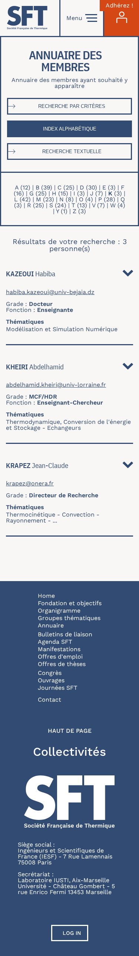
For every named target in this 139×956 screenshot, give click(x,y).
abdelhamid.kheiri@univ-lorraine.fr (56, 385)
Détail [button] (128, 275)
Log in (72, 933)
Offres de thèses (62, 663)
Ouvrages (51, 680)
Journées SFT (57, 687)
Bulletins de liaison (65, 634)
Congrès (50, 672)
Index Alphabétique (69, 129)
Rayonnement (26, 520)
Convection (78, 514)
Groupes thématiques (69, 618)
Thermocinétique (30, 514)
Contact (49, 699)
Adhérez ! (119, 6)
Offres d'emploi (60, 656)
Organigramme (59, 610)
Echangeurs (64, 427)
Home (46, 595)
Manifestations (59, 649)
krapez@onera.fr (30, 484)
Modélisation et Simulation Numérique (62, 329)
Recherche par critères (71, 106)
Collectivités (69, 752)
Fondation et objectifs (70, 603)
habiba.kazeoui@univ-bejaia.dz (50, 292)
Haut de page (70, 731)
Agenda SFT (55, 641)
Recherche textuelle (72, 151)
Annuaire (51, 625)
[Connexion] (121, 18)
